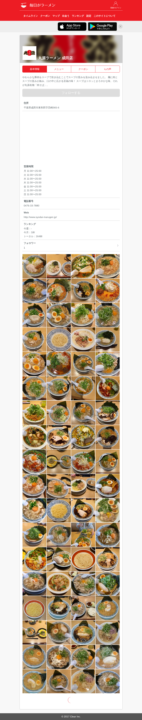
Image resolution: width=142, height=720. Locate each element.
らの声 (107, 69)
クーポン (83, 69)
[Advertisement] (71, 138)
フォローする (71, 93)
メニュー (59, 69)
